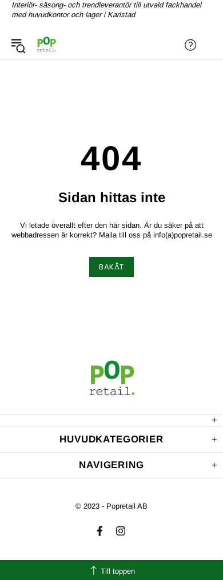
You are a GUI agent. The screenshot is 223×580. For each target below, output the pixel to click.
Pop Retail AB (46, 45)
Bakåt (111, 266)
